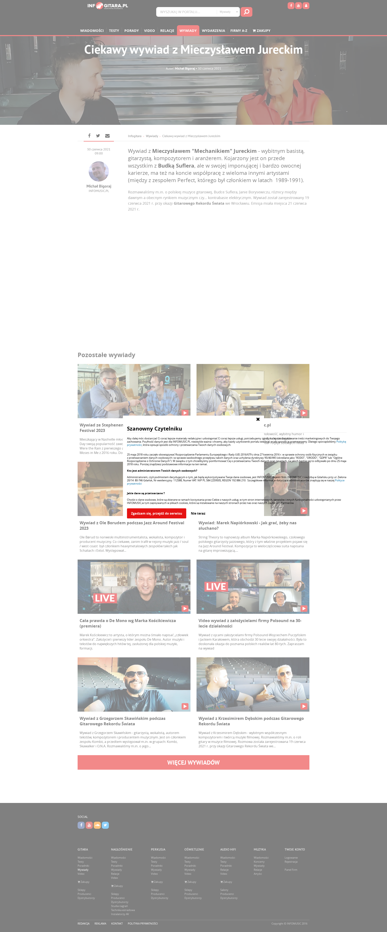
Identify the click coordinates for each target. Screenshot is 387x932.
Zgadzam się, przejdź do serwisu (156, 513)
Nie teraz (198, 513)
